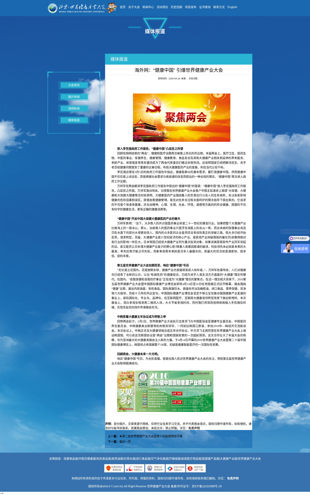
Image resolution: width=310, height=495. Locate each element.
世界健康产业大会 (249, 458)
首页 (123, 7)
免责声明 (194, 428)
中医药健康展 (87, 458)
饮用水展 (129, 458)
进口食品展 (143, 458)
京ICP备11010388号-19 (207, 486)
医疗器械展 (173, 458)
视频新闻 (74, 108)
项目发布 (190, 7)
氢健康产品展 (210, 458)
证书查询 (205, 7)
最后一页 (125, 441)
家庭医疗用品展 (191, 458)
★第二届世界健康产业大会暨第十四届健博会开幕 (150, 436)
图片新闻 (74, 96)
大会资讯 (74, 85)
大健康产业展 (228, 458)
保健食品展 (71, 458)
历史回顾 (176, 7)
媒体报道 (74, 120)
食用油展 (117, 458)
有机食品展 (104, 458)
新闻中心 (148, 7)
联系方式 (219, 7)
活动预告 (162, 7)
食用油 (193, 288)
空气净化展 (158, 458)
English (232, 7)
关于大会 (134, 7)
